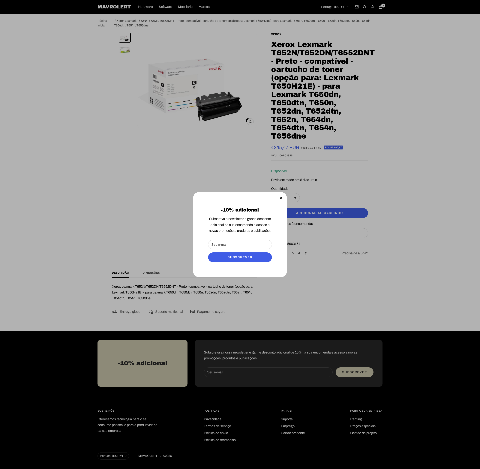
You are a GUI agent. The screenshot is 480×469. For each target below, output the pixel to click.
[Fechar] (281, 198)
